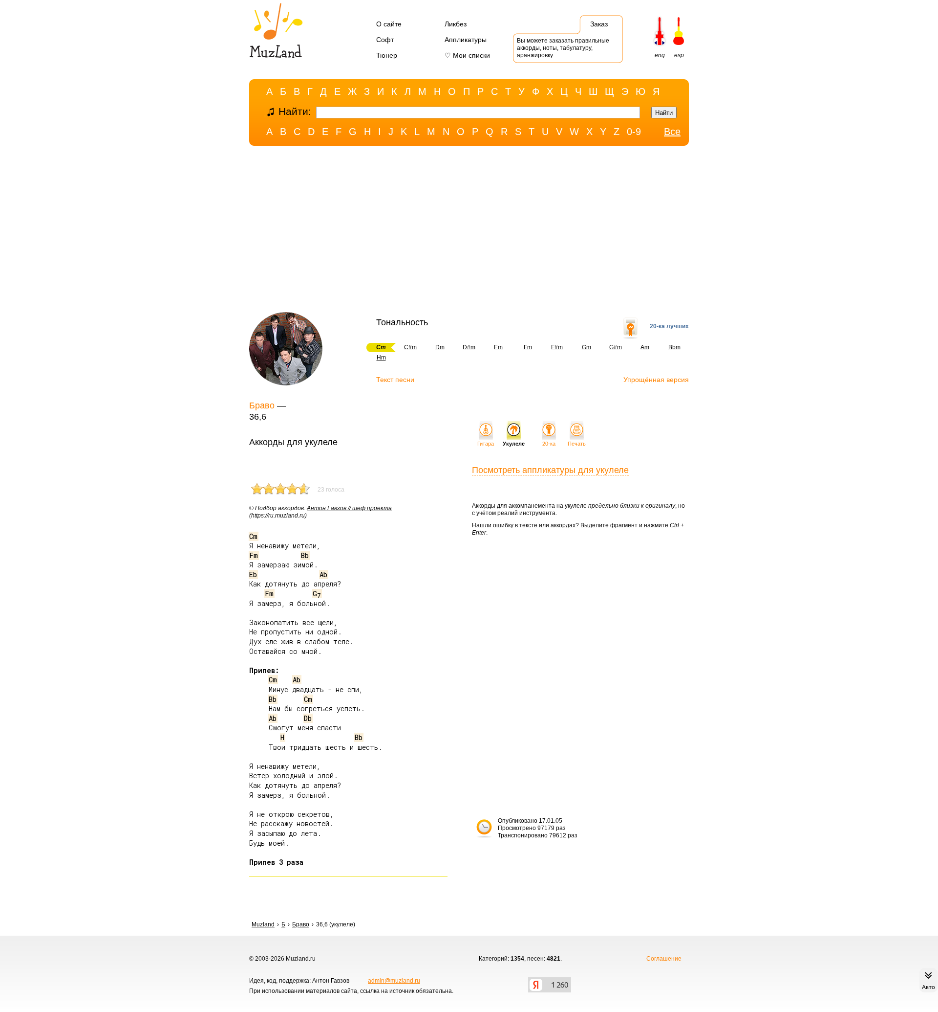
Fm (528, 347)
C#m (410, 347)
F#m (557, 347)
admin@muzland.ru (394, 980)
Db (308, 718)
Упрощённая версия (656, 379)
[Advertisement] (469, 231)
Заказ (599, 24)
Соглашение (664, 958)
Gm (586, 347)
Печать (577, 444)
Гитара (485, 444)
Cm (253, 536)
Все (672, 131)
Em (498, 347)
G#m (615, 347)
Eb (253, 574)
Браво (262, 405)
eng (660, 55)
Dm (440, 347)
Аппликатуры (466, 40)
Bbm (674, 347)
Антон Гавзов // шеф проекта (349, 508)
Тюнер (386, 55)
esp (679, 55)
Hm (381, 357)
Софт (385, 40)
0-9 (634, 131)
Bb (305, 555)
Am (644, 347)
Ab (323, 574)
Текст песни (395, 379)
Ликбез (456, 24)
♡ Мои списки (467, 55)
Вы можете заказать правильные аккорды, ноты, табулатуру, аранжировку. (563, 48)
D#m (469, 347)
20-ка (548, 444)
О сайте (389, 24)
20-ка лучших (669, 326)
